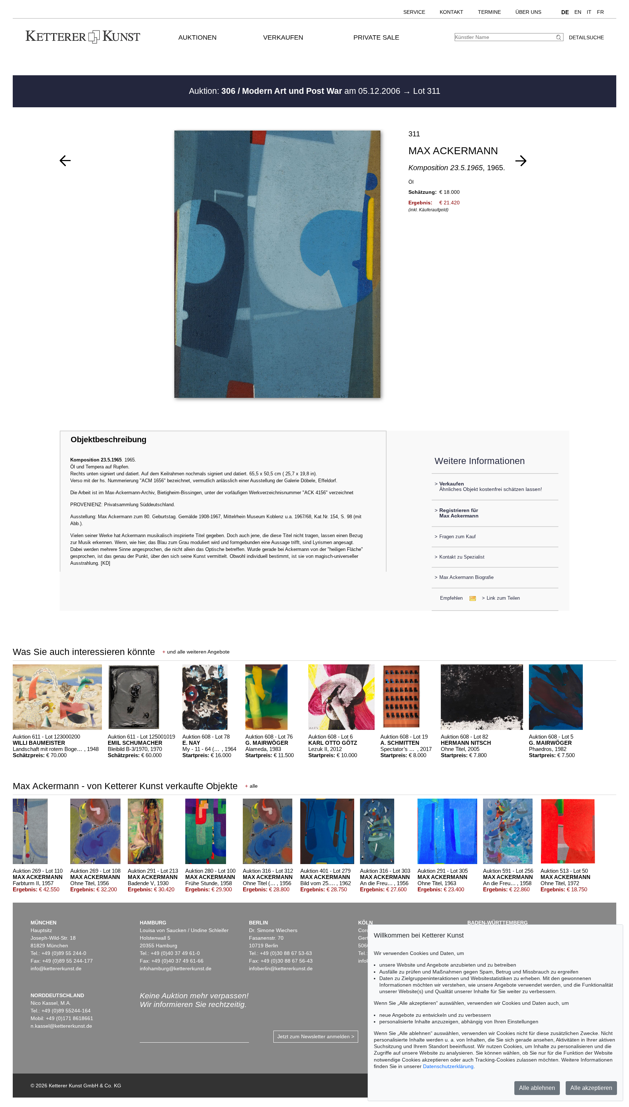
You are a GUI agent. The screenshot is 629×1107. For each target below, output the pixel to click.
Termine (489, 12)
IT (589, 12)
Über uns (528, 12)
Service (414, 12)
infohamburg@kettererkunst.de (175, 968)
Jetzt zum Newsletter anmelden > (315, 1036)
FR (600, 12)
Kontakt (451, 12)
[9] (520, 160)
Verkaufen (283, 37)
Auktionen (197, 37)
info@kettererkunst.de (56, 968)
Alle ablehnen (537, 1088)
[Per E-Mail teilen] (470, 598)
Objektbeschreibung (108, 439)
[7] (65, 160)
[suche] (559, 37)
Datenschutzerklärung (448, 1066)
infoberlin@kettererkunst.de (281, 968)
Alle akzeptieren (591, 1088)
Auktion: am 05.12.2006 (296, 91)
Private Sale (376, 37)
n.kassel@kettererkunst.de (61, 1026)
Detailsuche (586, 37)
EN (577, 12)
